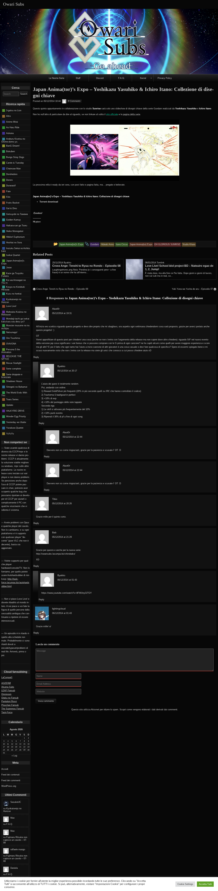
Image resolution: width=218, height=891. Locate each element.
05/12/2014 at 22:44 (72, 437)
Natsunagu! (11, 332)
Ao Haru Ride (12, 127)
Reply (36, 357)
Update (9, 405)
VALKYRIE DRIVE (15, 410)
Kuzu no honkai (13, 293)
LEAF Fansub (8, 690)
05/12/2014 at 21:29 (62, 537)
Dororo (9, 180)
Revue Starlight (13, 363)
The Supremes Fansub (12, 708)
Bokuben (10, 151)
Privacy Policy (165, 78)
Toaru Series (12, 399)
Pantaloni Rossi (9, 701)
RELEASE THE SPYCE (11, 357)
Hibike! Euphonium (15, 236)
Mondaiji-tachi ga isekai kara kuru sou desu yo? (15, 320)
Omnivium (6, 694)
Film (8, 197)
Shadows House (14, 381)
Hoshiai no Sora (14, 242)
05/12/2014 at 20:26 (62, 503)
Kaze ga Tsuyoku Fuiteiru (12, 274)
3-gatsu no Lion (13, 110)
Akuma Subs (7, 687)
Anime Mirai (12, 122)
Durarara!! (11, 185)
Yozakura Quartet (14, 428)
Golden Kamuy (13, 219)
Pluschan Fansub (10, 705)
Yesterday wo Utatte (16, 422)
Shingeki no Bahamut (16, 387)
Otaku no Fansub (9, 698)
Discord (100, 78)
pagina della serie (131, 114)
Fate (8, 191)
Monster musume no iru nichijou (15, 327)
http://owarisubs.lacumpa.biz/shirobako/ (55, 554)
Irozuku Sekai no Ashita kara (15, 249)
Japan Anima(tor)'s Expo (12, 262)
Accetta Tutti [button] (205, 884)
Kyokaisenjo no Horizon (11, 300)
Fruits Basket (12, 202)
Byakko (67, 262)
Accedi (4, 769)
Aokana (10, 133)
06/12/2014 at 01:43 (67, 580)
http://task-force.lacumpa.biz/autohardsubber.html (15, 583)
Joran (9, 267)
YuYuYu (10, 433)
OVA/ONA (11, 343)
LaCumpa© (6, 677)
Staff (78, 78)
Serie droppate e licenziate (11, 375)
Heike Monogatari (14, 231)
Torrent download (49, 201)
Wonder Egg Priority (16, 416)
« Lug (14, 755)
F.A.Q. (121, 78)
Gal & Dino (11, 208)
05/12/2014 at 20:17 (67, 370)
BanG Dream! (13, 145)
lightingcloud (59, 608)
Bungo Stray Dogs (15, 157)
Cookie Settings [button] (185, 884)
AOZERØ (6, 683)
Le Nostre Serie (56, 78)
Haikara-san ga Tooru (16, 225)
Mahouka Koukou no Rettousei (13, 313)
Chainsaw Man (13, 168)
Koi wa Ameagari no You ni (13, 281)
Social (143, 78)
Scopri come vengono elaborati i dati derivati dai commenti (148, 709)
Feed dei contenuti (10, 774)
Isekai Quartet (13, 255)
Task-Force (6, 712)
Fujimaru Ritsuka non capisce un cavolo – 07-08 (15, 840)
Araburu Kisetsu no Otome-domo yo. (13, 140)
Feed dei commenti (10, 780)
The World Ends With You (14, 394)
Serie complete (13, 368)
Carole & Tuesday (15, 163)
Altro (8, 116)
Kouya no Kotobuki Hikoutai (13, 288)
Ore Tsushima (13, 338)
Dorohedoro (11, 174)
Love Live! (11, 306)
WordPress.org (8, 786)
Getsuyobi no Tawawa (17, 214)
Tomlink (160, 262)
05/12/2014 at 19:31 (62, 313)
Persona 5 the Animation (10, 350)
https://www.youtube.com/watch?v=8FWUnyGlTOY (66, 593)
